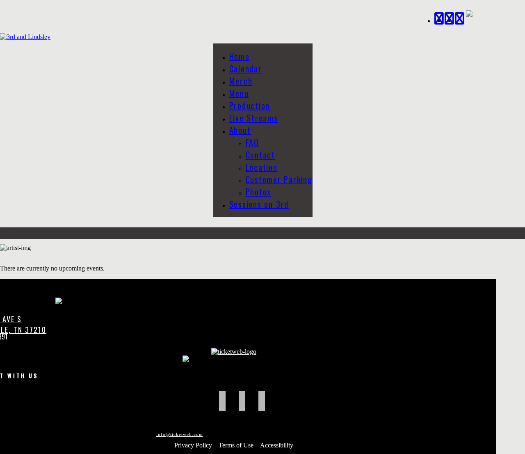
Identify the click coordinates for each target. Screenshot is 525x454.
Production (249, 105)
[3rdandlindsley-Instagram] (460, 17)
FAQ (252, 142)
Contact (260, 155)
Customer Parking (279, 179)
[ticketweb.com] (233, 351)
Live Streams (253, 118)
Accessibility (276, 445)
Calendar (245, 68)
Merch (241, 81)
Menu (239, 93)
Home (239, 56)
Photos (259, 192)
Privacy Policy (193, 445)
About (240, 130)
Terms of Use (236, 445)
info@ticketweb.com (179, 434)
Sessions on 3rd (259, 204)
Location (262, 167)
